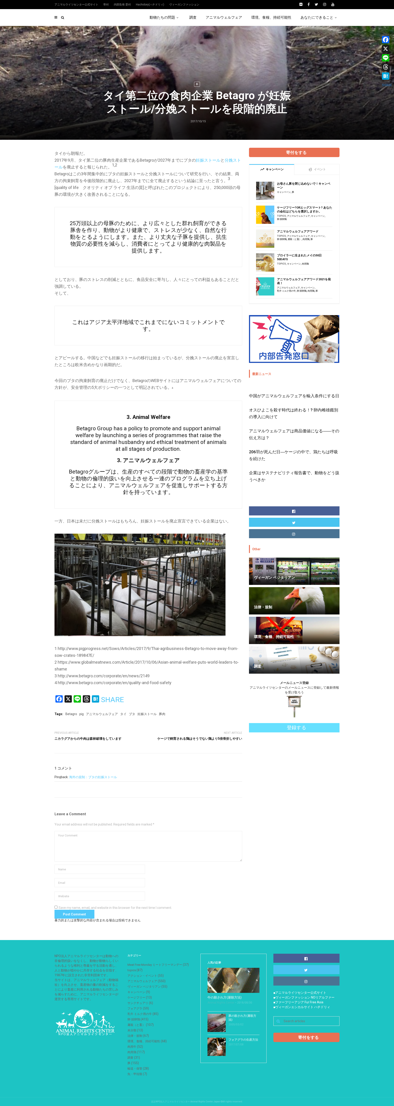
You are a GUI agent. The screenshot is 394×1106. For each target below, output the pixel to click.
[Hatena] (387, 76)
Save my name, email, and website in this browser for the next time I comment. (115, 908)
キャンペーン (284, 192)
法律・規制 (134, 1035)
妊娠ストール (208, 160)
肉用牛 (131, 1046)
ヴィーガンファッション (184, 4)
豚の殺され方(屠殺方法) (242, 1017)
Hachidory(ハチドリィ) (150, 4)
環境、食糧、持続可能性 (271, 17)
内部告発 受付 (122, 4)
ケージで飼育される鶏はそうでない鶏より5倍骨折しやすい (199, 738)
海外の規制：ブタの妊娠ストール (93, 777)
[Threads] (387, 66)
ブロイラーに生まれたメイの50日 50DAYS (299, 257)
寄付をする (296, 152)
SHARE (112, 699)
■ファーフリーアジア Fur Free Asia (298, 1002)
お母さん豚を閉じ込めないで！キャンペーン (303, 185)
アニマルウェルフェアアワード (298, 231)
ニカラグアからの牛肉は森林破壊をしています (88, 738)
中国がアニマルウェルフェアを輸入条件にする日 (294, 395)
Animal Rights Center (220, 1002)
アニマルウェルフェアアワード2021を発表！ (304, 281)
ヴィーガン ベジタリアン (144, 986)
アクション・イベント (142, 975)
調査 (193, 17)
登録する (296, 727)
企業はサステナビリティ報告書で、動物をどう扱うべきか (294, 476)
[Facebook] (387, 39)
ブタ (132, 714)
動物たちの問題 (162, 17)
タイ (123, 714)
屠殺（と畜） (294, 239)
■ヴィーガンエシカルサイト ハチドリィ (301, 1007)
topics (281, 216)
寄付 (106, 4)
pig (81, 714)
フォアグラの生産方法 (243, 1039)
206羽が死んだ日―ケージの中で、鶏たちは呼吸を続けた (293, 455)
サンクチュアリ (137, 1003)
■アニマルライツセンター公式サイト (299, 992)
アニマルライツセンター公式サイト (76, 4)
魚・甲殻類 (134, 1074)
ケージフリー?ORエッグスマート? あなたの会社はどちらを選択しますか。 (304, 209)
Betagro (71, 714)
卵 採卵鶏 (282, 219)
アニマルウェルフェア (224, 17)
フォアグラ (134, 1008)
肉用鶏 (306, 239)
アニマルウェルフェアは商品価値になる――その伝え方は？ (294, 434)
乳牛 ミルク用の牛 (286, 291)
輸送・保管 (134, 1068)
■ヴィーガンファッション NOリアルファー (303, 997)
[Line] (387, 57)
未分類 (131, 1030)
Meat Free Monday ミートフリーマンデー (154, 964)
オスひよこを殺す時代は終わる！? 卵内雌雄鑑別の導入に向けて (293, 413)
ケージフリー (136, 997)
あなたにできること (317, 17)
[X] (387, 48)
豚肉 (162, 714)
